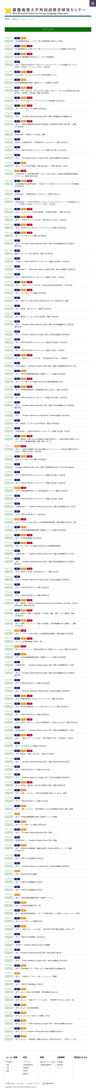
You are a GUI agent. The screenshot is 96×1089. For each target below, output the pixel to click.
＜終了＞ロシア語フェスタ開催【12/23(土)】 (30, 293)
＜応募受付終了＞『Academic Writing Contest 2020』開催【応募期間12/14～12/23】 (45, 507)
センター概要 (12, 1057)
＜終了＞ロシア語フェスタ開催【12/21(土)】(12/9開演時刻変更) (37, 546)
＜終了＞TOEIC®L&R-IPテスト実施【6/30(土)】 (32, 714)
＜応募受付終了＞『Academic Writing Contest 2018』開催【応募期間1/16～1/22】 (44, 665)
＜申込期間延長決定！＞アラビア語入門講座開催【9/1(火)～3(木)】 (38, 41)
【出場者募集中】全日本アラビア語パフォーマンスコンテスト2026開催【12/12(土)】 (45, 49)
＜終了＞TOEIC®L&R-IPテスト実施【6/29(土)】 (32, 595)
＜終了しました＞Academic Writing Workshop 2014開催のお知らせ (38, 1031)
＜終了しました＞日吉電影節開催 (26, 1008)
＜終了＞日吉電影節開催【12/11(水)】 (28, 538)
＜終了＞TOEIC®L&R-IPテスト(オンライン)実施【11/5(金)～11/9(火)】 (40, 475)
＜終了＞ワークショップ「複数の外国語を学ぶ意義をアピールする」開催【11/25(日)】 (46, 649)
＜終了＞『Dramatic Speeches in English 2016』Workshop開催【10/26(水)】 (42, 866)
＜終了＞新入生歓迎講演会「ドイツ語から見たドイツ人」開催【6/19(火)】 (41, 707)
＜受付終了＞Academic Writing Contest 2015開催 (32, 945)
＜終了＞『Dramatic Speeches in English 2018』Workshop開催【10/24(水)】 (42, 691)
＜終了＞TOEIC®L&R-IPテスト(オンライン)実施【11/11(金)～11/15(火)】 (41, 397)
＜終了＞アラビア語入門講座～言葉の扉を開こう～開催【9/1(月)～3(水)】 (41, 166)
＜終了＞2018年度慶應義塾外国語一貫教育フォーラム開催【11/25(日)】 (40, 657)
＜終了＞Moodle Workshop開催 (25, 874)
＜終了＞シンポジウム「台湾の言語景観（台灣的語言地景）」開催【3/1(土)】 (42, 212)
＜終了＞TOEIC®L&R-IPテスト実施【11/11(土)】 (32, 770)
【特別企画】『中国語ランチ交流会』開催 (29, 134)
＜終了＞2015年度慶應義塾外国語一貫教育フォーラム (34, 898)
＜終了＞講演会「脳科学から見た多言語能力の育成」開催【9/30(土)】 (40, 785)
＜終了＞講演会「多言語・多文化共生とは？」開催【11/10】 (36, 572)
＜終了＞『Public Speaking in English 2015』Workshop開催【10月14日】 (41, 961)
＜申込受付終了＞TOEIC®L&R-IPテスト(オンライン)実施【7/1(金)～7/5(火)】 (42, 431)
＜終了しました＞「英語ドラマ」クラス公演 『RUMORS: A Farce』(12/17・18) (44, 1000)
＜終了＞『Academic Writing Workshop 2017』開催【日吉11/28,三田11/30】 (42, 762)
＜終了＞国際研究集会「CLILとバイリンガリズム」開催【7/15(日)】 (39, 699)
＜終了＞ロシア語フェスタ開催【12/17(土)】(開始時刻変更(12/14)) (38, 382)
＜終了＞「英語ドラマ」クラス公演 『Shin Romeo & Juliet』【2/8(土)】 (40, 220)
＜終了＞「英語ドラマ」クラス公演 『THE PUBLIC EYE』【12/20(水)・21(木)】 (44, 738)
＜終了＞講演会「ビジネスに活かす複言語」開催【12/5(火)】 (36, 317)
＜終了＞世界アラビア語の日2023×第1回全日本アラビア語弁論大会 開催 (41, 301)
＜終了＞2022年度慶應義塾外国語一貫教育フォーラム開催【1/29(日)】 (40, 374)
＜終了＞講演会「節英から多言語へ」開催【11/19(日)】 (34, 754)
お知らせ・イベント (19, 19)
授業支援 (60, 1065)
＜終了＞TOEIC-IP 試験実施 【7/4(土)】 (29, 984)
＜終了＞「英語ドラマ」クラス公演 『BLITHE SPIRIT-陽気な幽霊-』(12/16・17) (44, 929)
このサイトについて (33, 1083)
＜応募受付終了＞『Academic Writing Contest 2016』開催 (35, 840)
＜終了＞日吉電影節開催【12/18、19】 (28, 641)
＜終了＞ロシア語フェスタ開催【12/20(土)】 (30, 109)
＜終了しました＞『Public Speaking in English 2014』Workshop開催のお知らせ (43, 1024)
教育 (42, 1057)
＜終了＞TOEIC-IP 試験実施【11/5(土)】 (29, 858)
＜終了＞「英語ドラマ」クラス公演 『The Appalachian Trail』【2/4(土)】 (41, 358)
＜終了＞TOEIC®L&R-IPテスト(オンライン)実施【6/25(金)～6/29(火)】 (40, 483)
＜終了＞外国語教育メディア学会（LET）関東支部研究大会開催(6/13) (39, 968)
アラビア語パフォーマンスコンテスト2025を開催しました (35, 75)
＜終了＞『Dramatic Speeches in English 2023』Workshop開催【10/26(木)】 (42, 334)
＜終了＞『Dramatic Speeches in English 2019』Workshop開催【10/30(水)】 (42, 580)
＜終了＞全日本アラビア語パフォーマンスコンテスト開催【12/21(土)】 (40, 228)
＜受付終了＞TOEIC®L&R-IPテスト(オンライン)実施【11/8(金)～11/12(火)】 (42, 261)
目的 (7, 1065)
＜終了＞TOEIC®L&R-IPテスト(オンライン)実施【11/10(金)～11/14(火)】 (41, 342)
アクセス (21, 1083)
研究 (25, 1057)
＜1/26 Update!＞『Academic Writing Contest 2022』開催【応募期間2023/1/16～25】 (45, 366)
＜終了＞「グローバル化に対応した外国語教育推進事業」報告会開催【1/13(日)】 (44, 634)
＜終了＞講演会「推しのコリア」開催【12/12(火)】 (33, 309)
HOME (7, 19)
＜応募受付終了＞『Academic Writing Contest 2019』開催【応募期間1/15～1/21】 (44, 554)
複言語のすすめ (80, 1057)
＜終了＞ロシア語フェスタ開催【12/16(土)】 (30, 746)
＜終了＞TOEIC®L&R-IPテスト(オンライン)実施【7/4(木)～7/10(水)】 (39, 277)
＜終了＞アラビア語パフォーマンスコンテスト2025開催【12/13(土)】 (39, 101)
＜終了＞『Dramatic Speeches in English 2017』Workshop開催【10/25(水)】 (42, 777)
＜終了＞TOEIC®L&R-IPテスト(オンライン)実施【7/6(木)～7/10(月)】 (39, 350)
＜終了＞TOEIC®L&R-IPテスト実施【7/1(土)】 (31, 801)
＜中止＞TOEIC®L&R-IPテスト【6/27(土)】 (30, 514)
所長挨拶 (9, 1062)
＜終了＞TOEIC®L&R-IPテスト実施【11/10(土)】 (32, 683)
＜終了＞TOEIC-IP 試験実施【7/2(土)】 (28, 882)
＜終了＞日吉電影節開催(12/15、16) (27, 906)
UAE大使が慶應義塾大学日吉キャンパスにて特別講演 (34, 57)
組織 (7, 1071)
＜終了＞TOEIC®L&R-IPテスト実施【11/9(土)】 (32, 587)
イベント (60, 1068)
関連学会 (26, 1074)
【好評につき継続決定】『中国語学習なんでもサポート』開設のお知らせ (41, 142)
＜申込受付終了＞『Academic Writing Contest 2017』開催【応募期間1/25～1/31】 (44, 730)
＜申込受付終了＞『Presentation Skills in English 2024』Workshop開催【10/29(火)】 (45, 269)
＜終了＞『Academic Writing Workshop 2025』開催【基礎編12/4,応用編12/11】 (43, 116)
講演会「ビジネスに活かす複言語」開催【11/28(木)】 (34, 254)
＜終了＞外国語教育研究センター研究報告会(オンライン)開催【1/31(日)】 (41, 491)
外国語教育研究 (28, 1065)
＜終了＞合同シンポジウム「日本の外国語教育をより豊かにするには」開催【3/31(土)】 (46, 722)
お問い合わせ (10, 1083)
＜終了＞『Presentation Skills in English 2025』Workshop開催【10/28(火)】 (42, 158)
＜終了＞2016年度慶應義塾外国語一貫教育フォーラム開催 (35, 817)
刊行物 (25, 1071)
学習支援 (60, 1062)
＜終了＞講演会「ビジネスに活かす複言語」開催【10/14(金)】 (37, 423)
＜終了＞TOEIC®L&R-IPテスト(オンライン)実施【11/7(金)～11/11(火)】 (40, 150)
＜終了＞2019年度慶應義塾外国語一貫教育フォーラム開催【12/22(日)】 (40, 530)
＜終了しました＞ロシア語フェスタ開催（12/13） (32, 1016)
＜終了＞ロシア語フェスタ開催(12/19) (28, 921)
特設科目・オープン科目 (47, 1062)
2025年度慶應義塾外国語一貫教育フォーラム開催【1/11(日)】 (36, 83)
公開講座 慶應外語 (46, 1065)
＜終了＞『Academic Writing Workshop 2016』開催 (33, 832)
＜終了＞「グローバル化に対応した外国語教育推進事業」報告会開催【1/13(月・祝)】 (45, 522)
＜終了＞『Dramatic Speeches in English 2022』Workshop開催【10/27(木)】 (42, 415)
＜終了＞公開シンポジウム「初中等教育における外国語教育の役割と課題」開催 (43, 809)
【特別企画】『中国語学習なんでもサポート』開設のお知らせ (37, 194)
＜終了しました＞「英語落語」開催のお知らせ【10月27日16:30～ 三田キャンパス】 (45, 1039)
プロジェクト (27, 1062)
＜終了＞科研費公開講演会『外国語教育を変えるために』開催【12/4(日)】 (41, 390)
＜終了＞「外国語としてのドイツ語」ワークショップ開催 (35, 976)
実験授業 (26, 1068)
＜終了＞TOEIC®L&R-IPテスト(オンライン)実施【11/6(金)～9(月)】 (39, 499)
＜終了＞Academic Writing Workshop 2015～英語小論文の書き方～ (38, 953)
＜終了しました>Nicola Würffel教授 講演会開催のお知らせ (36, 992)
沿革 (7, 1068)
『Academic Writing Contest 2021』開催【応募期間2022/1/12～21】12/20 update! (44, 467)
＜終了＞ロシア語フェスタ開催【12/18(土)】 (30, 459)
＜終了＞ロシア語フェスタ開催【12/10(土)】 (30, 825)
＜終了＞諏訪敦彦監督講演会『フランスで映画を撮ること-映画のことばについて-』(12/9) (47, 913)
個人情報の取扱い (48, 1083)
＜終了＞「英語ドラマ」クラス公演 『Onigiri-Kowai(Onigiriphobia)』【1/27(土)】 (43, 285)
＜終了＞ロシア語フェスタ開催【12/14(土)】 (30, 236)
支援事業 (61, 1057)
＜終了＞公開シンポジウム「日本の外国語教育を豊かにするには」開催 (40, 793)
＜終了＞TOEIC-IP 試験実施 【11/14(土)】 (29, 937)
